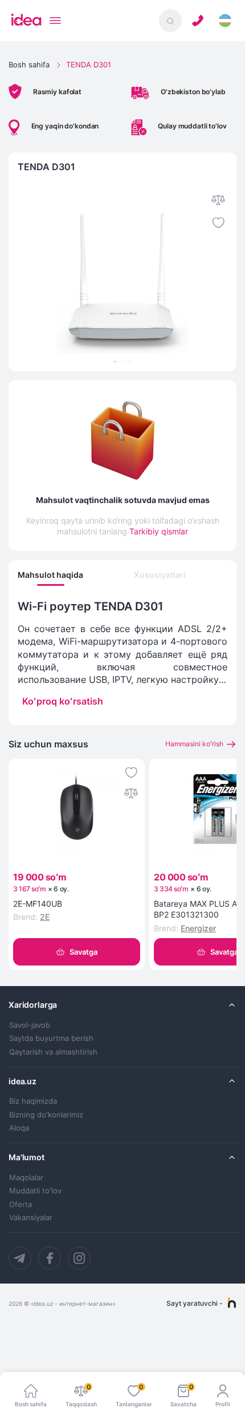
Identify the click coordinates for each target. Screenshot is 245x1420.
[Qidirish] (170, 20)
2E (45, 917)
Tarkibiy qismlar (158, 531)
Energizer (198, 928)
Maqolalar (26, 1177)
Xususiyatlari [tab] (160, 575)
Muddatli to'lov (35, 1190)
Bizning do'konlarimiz (46, 1115)
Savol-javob (29, 1025)
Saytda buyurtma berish (51, 1038)
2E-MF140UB (37, 903)
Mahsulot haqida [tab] (50, 575)
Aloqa (19, 1128)
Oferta (20, 1204)
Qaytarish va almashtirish (53, 1052)
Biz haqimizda (33, 1101)
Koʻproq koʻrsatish (62, 701)
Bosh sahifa (29, 64)
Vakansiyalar (30, 1217)
